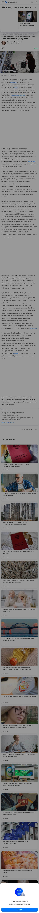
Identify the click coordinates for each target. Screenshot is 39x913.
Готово (19, 910)
